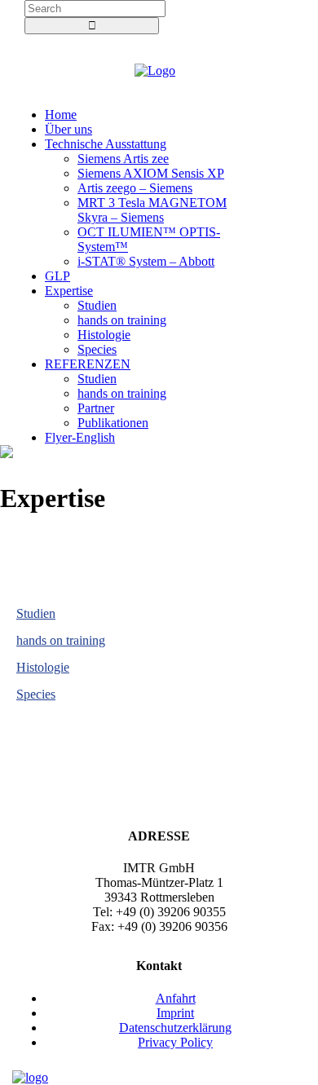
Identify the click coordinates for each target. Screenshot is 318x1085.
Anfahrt (176, 998)
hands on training (60, 640)
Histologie (42, 667)
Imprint (175, 1013)
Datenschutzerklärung (175, 1027)
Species (35, 694)
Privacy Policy (175, 1042)
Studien (35, 613)
